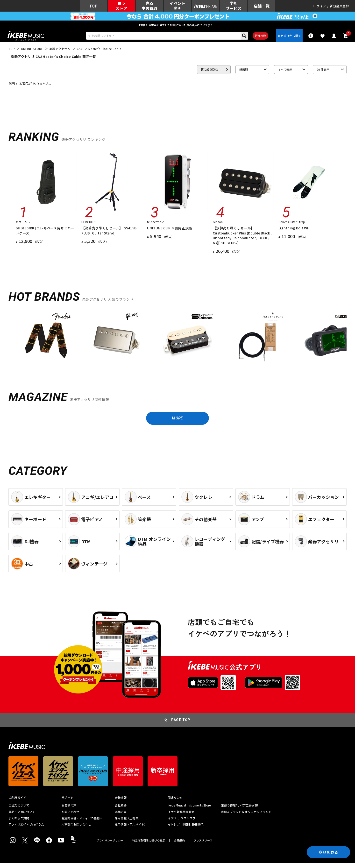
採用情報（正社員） (128, 818)
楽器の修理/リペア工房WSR (239, 805)
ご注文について (18, 805)
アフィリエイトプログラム (26, 824)
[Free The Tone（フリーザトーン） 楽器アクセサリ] (257, 337)
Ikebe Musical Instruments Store (189, 805)
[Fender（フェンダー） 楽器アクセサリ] (46, 337)
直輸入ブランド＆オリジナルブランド (246, 811)
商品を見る (328, 852)
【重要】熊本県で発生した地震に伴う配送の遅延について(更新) (177, 25)
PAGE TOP (181, 720)
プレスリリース (203, 840)
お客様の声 (69, 805)
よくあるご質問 (18, 818)
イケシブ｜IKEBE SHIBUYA (185, 824)
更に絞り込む (209, 69)
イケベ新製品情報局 (181, 811)
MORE (177, 418)
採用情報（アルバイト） (131, 824)
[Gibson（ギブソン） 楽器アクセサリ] (116, 337)
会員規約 (179, 840)
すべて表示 (285, 69)
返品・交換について (21, 811)
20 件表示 (323, 69)
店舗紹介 (121, 811)
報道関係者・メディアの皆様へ (82, 818)
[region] (177, 339)
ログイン (319, 5)
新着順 (243, 69)
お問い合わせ (70, 811)
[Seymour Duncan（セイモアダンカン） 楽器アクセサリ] (187, 337)
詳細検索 (260, 35)
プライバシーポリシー (109, 840)
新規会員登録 (339, 5)
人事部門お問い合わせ (76, 824)
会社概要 (121, 805)
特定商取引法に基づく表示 (148, 840)
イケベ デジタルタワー (183, 818)
